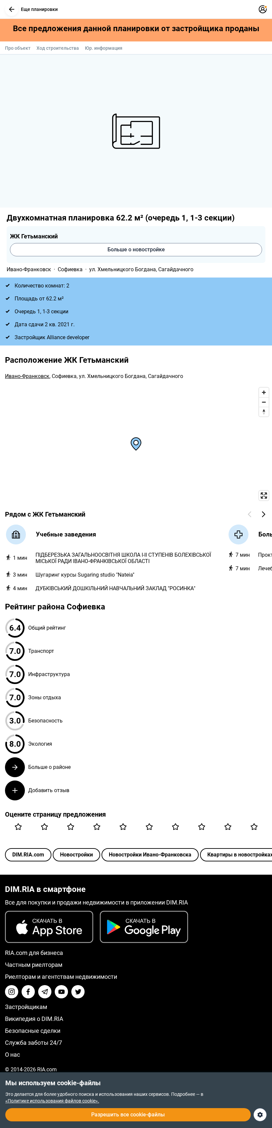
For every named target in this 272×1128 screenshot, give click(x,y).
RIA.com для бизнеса (34, 952)
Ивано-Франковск (29, 269)
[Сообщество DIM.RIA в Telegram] (44, 991)
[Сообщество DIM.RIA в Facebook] (28, 991)
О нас (12, 1054)
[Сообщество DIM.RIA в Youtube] (61, 991)
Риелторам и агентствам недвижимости (61, 976)
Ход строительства (57, 48)
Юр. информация (103, 48)
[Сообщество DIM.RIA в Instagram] (11, 991)
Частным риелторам (33, 964)
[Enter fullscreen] (264, 495)
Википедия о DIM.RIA (34, 1018)
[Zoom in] (264, 392)
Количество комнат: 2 (42, 285)
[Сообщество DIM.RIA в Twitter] (78, 991)
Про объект (18, 48)
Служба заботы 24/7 (33, 1042)
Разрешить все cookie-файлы (128, 1114)
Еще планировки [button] (39, 9)
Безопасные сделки (32, 1030)
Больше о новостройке (136, 249)
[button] (11, 9)
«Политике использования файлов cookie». (52, 1100)
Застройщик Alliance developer (52, 337)
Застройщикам (26, 1006)
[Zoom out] (264, 402)
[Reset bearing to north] (264, 411)
